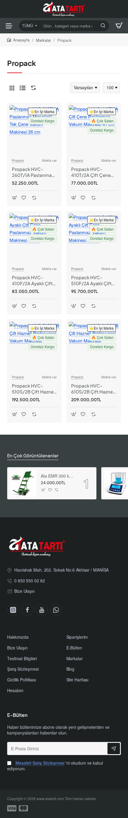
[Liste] (22, 87)
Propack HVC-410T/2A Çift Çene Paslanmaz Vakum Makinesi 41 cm (91, 172)
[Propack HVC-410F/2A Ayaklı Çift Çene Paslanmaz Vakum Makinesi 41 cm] (34, 238)
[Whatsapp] (56, 610)
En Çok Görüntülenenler (32, 455)
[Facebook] (27, 610)
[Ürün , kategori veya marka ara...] (103, 25)
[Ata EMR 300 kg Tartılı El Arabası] (23, 483)
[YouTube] (42, 610)
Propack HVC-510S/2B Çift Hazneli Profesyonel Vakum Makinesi (34, 389)
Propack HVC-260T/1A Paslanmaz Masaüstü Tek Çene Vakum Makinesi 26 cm (33, 172)
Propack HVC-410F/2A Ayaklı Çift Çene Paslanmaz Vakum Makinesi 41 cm (32, 280)
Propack (18, 160)
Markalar (43, 40)
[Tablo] (12, 87)
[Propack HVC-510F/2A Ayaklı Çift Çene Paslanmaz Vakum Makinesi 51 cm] (93, 238)
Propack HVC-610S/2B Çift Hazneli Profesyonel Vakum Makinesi (93, 389)
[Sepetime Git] (119, 26)
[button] (14, 197)
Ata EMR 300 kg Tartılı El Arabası (58, 476)
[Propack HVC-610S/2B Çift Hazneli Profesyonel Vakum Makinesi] (93, 346)
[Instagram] (13, 610)
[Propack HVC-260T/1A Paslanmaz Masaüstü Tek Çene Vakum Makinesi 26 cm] (34, 130)
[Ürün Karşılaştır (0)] (32, 87)
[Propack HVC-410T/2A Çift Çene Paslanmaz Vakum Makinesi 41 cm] (93, 130)
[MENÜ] (9, 26)
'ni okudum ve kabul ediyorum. (55, 766)
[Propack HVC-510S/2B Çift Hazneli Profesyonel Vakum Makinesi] (34, 346)
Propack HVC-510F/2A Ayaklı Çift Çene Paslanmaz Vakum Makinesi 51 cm (91, 280)
